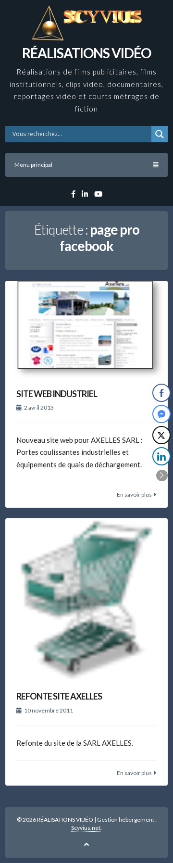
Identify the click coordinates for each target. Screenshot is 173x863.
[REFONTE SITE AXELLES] (86, 599)
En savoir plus (134, 494)
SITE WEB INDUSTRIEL (56, 393)
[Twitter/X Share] (161, 435)
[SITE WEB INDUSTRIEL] (86, 329)
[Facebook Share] (161, 393)
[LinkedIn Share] (161, 456)
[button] (162, 475)
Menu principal (33, 164)
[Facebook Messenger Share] (161, 414)
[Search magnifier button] (159, 134)
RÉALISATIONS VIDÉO (86, 53)
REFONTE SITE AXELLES (59, 696)
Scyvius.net (85, 827)
